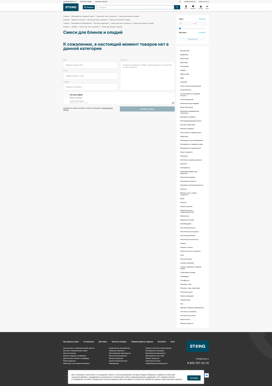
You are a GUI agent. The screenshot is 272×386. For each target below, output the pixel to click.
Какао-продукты (186, 152)
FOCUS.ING (184, 66)
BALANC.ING (184, 51)
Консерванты (185, 168)
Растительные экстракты (189, 231)
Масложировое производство (120, 353)
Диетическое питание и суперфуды (76, 358)
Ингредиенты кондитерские (190, 148)
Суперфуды (184, 276)
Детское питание (69, 353)
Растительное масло (187, 228)
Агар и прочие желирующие (190, 86)
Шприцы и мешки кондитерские (192, 307)
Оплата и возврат (119, 342)
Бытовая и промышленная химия (75, 350)
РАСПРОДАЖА (185, 224)
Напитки (183, 202)
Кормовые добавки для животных (188, 172)
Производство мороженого (155, 353)
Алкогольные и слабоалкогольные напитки (78, 348)
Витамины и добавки (187, 117)
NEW (182, 78)
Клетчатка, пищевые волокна (191, 160)
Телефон (66, 82)
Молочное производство (118, 356)
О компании (89, 342)
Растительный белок (187, 235)
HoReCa (183, 70)
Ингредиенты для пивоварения (191, 140)
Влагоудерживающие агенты (190, 121)
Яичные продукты (186, 323)
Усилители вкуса (186, 292)
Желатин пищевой (187, 128)
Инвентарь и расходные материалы (76, 363)
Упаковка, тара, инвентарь (190, 288)
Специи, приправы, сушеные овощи (190, 268)
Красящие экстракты (188, 181)
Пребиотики (184, 216)
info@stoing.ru (190, 1)
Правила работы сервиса (142, 342)
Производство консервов (154, 350)
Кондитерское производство (119, 348)
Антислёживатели (186, 99)
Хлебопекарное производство (156, 363)
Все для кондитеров (187, 125)
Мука (182, 198)
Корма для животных (117, 350)
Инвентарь (184, 136)
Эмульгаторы (185, 319)
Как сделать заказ (71, 342)
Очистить (202, 19)
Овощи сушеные (186, 206)
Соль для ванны (186, 259)
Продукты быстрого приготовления (158, 348)
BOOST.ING (184, 58)
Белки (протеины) (186, 107)
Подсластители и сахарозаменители (187, 211)
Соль (182, 255)
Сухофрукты (184, 280)
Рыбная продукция (152, 358)
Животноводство (69, 361)
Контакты (162, 342)
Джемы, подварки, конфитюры (74, 356)
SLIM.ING (183, 82)
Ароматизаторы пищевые (189, 103)
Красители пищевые (187, 177)
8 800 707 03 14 (204, 1)
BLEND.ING (184, 55)
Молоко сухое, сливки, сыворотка (188, 194)
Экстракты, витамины (188, 311)
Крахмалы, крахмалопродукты (191, 185)
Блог (173, 342)
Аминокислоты (185, 90)
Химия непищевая (187, 296)
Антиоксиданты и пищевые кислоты (190, 94)
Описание (124, 60)
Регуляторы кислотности (189, 239)
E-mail (65, 71)
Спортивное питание (187, 272)
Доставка (103, 342)
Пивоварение (114, 363)
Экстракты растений (188, 315)
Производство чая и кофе (154, 356)
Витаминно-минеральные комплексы (189, 112)
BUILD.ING (184, 62)
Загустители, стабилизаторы (190, 132)
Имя (65, 60)
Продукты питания (187, 220)
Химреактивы (185, 300)
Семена (183, 243)
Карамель (184, 156)
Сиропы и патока (186, 247)
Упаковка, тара (185, 284)
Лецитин (183, 189)
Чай (181, 304)
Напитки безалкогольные (118, 361)
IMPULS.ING (184, 74)
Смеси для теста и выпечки (190, 251)
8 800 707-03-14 (198, 363)
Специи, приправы (187, 263)
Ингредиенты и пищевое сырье (191, 144)
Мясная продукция (116, 358)
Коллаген (183, 164)
